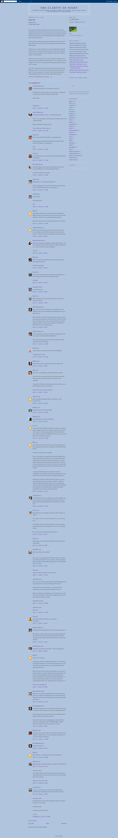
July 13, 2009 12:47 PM (40, 206)
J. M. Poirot (35, 495)
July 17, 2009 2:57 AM (40, 575)
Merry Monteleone (37, 240)
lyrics (70, 109)
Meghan (35, 361)
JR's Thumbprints (37, 307)
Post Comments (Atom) (41, 827)
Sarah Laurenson (37, 646)
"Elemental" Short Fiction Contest (77, 43)
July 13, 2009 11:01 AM (40, 108)
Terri (34, 616)
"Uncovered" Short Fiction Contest (77, 45)
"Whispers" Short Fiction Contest (77, 55)
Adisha (34, 179)
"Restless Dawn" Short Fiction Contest (78, 58)
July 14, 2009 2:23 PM (40, 366)
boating (71, 132)
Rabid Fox (35, 730)
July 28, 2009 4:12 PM (40, 794)
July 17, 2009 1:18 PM (40, 623)
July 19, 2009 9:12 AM (40, 702)
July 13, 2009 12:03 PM (40, 175)
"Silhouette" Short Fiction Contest (77, 47)
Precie (34, 272)
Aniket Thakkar (37, 112)
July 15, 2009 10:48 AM (40, 412)
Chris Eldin (35, 549)
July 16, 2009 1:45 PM (40, 534)
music (70, 138)
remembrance (72, 124)
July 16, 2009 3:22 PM (40, 545)
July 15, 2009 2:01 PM (40, 421)
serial (70, 107)
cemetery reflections (74, 153)
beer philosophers (73, 130)
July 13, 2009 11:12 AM (40, 160)
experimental (72, 134)
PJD (34, 211)
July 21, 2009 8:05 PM (40, 748)
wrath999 (35, 194)
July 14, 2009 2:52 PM (40, 392)
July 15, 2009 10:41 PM (40, 438)
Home (47, 823)
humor (70, 128)
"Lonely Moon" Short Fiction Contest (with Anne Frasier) (78, 67)
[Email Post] (50, 76)
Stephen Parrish (36, 627)
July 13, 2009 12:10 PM (40, 190)
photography (72, 147)
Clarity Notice (72, 157)
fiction (70, 103)
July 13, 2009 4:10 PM (40, 292)
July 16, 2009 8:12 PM (40, 566)
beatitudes (71, 143)
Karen (34, 296)
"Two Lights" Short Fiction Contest (78, 72)
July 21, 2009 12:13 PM (40, 739)
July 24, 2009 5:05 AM (40, 766)
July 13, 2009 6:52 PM (40, 327)
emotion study (72, 159)
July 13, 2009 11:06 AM (40, 149)
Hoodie (34, 348)
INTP (70, 141)
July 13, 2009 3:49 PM (40, 282)
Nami (70, 149)
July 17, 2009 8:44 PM (40, 651)
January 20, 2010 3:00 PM (41, 816)
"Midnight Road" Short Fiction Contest (79, 70)
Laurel (34, 135)
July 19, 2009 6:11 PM (40, 726)
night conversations (74, 151)
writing (71, 126)
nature (70, 122)
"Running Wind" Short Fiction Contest (78, 53)
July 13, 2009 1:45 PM (40, 253)
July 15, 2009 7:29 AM (40, 403)
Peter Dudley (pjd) (34, 24)
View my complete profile (77, 22)
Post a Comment (33, 820)
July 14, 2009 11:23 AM (40, 357)
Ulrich (70, 145)
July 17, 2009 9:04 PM (40, 687)
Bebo (34, 257)
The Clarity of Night (59, 7)
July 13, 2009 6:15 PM (40, 303)
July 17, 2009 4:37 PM (40, 642)
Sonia (34, 570)
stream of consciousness (75, 155)
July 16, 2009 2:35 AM (40, 491)
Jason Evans (75, 19)
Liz (33, 425)
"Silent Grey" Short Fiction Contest (78, 64)
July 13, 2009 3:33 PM (40, 268)
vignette (71, 105)
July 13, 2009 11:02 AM (40, 130)
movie (70, 136)
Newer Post (31, 823)
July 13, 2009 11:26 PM (40, 344)
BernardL (35, 416)
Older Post (63, 823)
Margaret (35, 407)
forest (70, 120)
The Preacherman (37, 86)
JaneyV (34, 510)
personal (71, 111)
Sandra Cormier (36, 331)
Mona (34, 370)
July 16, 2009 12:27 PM (40, 506)
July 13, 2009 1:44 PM (40, 236)
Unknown (35, 396)
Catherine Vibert (37, 227)
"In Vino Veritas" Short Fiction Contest (78, 49)
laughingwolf (36, 287)
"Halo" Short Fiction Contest (76, 60)
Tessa (34, 153)
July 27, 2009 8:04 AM (40, 783)
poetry (70, 101)
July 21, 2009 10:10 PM (40, 757)
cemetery (71, 118)
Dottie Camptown (37, 691)
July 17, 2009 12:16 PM (40, 603)
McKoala (35, 761)
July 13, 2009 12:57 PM (40, 223)
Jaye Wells (35, 787)
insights (71, 113)
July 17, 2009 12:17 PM (40, 612)
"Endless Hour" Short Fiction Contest (78, 62)
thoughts (71, 115)
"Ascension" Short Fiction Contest (77, 51)
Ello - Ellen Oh (36, 164)
